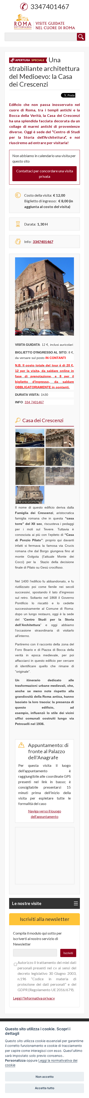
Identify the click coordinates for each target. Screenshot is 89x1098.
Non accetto (45, 1076)
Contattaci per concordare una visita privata (44, 173)
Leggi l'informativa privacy (34, 998)
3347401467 (49, 6)
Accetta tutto (44, 1088)
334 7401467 (34, 402)
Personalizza (15, 1060)
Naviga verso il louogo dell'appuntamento (44, 814)
